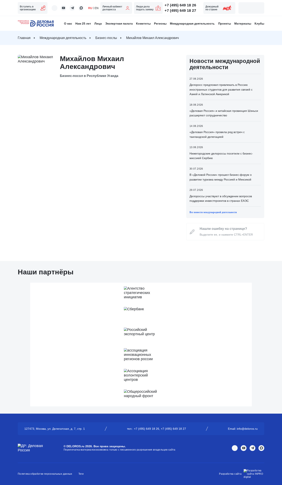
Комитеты (143, 23)
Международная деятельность (192, 23)
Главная (24, 38)
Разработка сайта (230, 473)
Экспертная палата (119, 23)
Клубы (259, 23)
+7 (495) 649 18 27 (180, 10)
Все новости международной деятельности (213, 212)
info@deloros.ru (247, 428)
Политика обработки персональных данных (45, 473)
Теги (81, 473)
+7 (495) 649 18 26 (180, 5)
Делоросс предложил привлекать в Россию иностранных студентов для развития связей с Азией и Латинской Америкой (221, 89)
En (96, 8)
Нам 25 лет (83, 23)
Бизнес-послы (106, 38)
